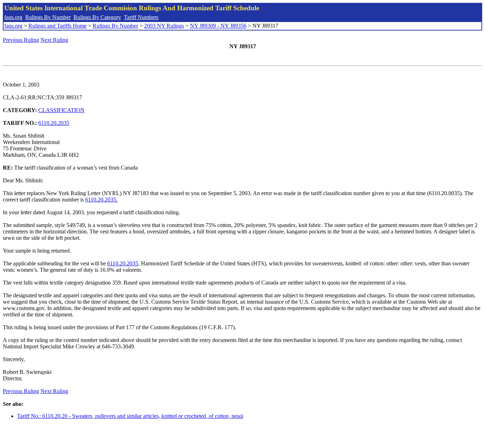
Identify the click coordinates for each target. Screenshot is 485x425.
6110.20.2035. (101, 200)
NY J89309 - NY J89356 (218, 26)
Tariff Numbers (141, 17)
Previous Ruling (21, 40)
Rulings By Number (48, 17)
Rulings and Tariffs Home (57, 26)
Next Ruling (54, 40)
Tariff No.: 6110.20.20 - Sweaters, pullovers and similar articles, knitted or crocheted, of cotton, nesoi (130, 416)
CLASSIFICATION (61, 110)
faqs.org (13, 17)
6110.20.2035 (53, 123)
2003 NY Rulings (164, 26)
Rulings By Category (97, 17)
